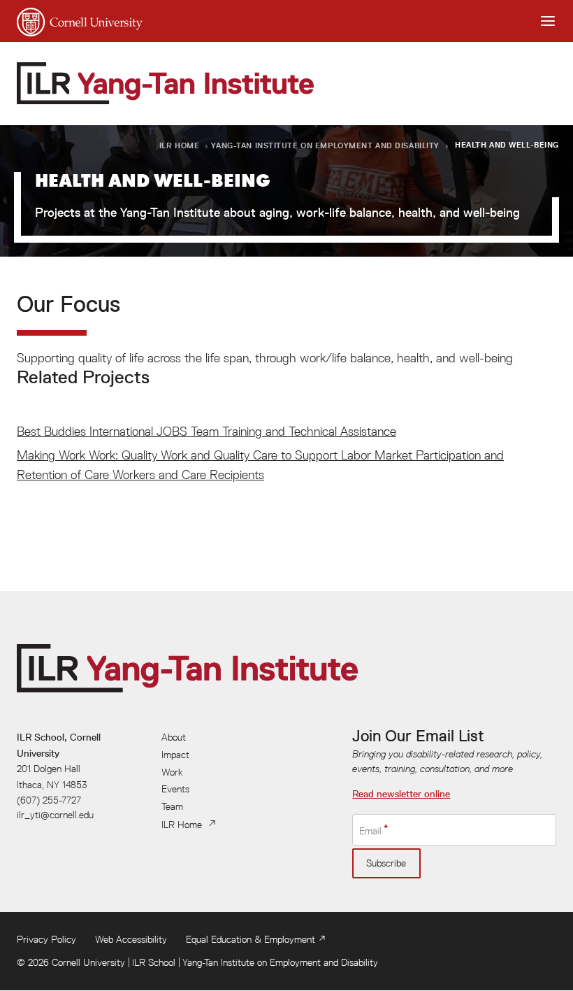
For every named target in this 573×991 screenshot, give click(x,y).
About (173, 737)
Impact (175, 754)
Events (175, 789)
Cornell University (88, 962)
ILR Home (179, 145)
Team (172, 806)
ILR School (153, 962)
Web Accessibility (131, 939)
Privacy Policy (46, 939)
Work (172, 772)
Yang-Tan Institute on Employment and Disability (325, 145)
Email (370, 831)
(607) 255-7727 (49, 800)
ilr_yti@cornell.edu (55, 814)
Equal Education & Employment (250, 939)
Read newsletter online (401, 793)
